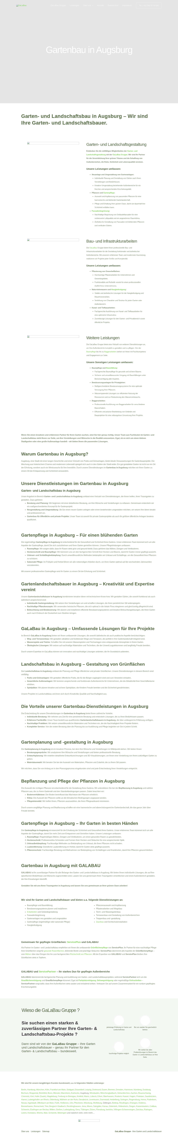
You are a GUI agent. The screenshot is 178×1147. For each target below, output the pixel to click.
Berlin (23, 1090)
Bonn (50, 1093)
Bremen (111, 1090)
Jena (84, 1106)
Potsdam (140, 1096)
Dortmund (96, 1090)
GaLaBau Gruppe (58, 5)
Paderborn (151, 1100)
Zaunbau (100, 922)
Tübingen (85, 1110)
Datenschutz (113, 5)
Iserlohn (109, 1110)
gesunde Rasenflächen (54, 951)
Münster (56, 1093)
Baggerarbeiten (110, 352)
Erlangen (134, 1103)
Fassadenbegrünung (100, 211)
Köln (47, 1090)
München (40, 1090)
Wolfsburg (97, 1103)
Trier (46, 1106)
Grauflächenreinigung (31, 980)
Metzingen (62, 1113)
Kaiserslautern (142, 1106)
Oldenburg (54, 1100)
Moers (89, 1106)
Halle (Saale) (40, 1096)
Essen (104, 1090)
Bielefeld (43, 1093)
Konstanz (32, 1113)
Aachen (134, 1093)
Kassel (126, 1096)
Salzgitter (97, 1106)
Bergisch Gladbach (57, 1106)
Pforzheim (78, 1103)
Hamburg (31, 1090)
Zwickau (139, 1110)
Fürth (57, 1103)
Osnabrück (83, 1100)
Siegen (132, 1106)
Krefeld (80, 1096)
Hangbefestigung (118, 289)
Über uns (87, 5)
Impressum (127, 5)
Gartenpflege (108, 193)
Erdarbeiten (32, 912)
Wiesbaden (94, 1093)
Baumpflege (91, 352)
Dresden (119, 1090)
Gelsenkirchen (123, 1093)
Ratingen (148, 1110)
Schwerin (25, 1110)
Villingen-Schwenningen (124, 1110)
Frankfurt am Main (58, 1090)
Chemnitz (25, 1096)
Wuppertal (33, 1093)
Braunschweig (144, 1093)
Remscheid (39, 1106)
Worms (40, 1113)
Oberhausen (108, 1096)
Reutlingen (124, 1103)
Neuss (24, 1103)
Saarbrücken (150, 1096)
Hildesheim (123, 1106)
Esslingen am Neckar (39, 1110)
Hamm (24, 1100)
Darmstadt (104, 1100)
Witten (52, 1110)
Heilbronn (64, 1103)
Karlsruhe (75, 1093)
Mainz (86, 1096)
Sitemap (45, 1131)
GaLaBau (93, 248)
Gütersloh (113, 1106)
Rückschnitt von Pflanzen (81, 954)
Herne (143, 1100)
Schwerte (52, 1113)
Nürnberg (138, 1090)
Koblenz (142, 1103)
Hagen (132, 1096)
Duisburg (147, 1090)
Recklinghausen (74, 1106)
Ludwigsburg (68, 1110)
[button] (92, 5)
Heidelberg (114, 1100)
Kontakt (100, 5)
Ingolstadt (32, 1103)
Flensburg (100, 1110)
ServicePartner (47, 971)
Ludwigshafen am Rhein (38, 1100)
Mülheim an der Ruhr (69, 1100)
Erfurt (99, 1096)
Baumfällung (111, 368)
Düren (92, 1110)
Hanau (105, 1106)
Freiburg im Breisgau (67, 1096)
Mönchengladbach (108, 1093)
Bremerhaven (27, 1106)
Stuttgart (70, 1090)
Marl (45, 1113)
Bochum (24, 1093)
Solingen (124, 1100)
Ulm (71, 1103)
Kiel (32, 1096)
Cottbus (153, 1106)
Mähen (28, 954)
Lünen (24, 1113)
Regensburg (134, 1100)
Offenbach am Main (45, 1103)
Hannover (128, 1090)
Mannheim (65, 1093)
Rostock (118, 1096)
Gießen (59, 1110)
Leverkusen (94, 1100)
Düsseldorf (79, 1090)
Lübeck (93, 1096)
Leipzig (88, 1090)
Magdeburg (52, 1096)
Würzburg (88, 1103)
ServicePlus (74, 942)
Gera (77, 1110)
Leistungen (74, 5)
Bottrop (115, 1103)
